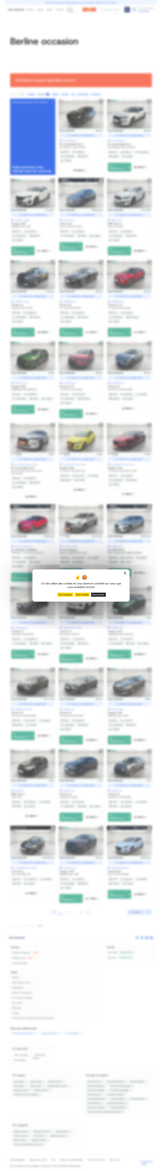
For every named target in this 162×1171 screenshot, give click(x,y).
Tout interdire (82, 594)
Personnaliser (98, 594)
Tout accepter (65, 594)
